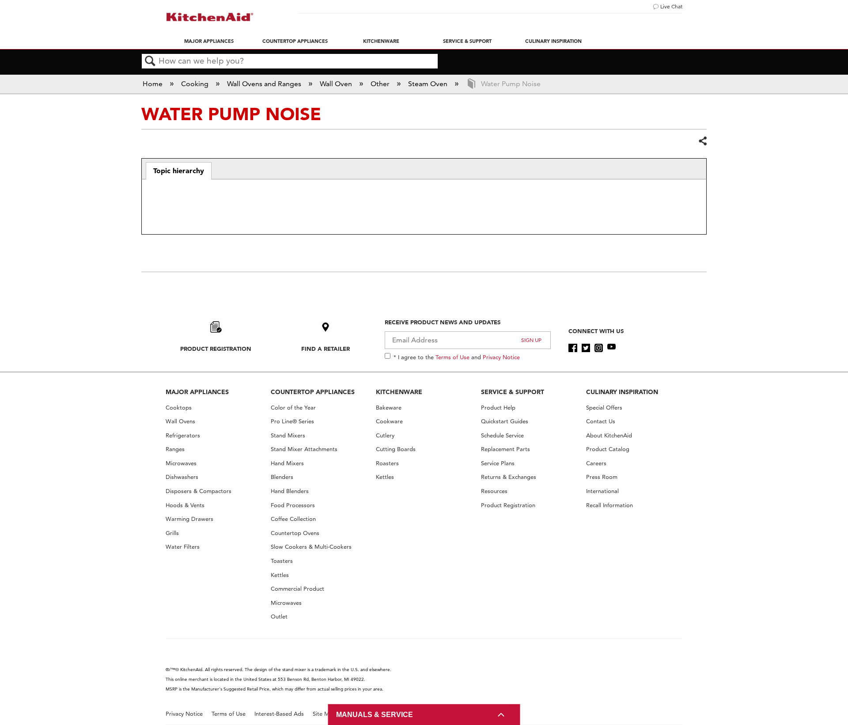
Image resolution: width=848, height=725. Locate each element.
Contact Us (600, 421)
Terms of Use (452, 357)
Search (150, 61)
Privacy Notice (501, 357)
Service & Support (467, 41)
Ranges (175, 449)
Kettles (280, 575)
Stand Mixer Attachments (304, 449)
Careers (596, 463)
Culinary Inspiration (553, 41)
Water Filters (183, 546)
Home (153, 84)
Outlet (279, 616)
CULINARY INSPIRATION (622, 392)
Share (702, 141)
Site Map (324, 713)
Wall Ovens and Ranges (265, 84)
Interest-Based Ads (279, 713)
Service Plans (498, 463)
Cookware (389, 421)
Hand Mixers (287, 463)
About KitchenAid (609, 435)
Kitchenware (381, 41)
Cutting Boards (396, 449)
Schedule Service (502, 435)
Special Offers (604, 407)
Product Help (498, 407)
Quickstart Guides (504, 421)
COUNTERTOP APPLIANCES (313, 392)
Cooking (195, 84)
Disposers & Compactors (198, 491)
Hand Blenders (290, 491)
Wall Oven (337, 84)
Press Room (601, 477)
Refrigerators (183, 435)
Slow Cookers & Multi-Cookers (311, 546)
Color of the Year (293, 407)
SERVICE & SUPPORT (512, 392)
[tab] (179, 171)
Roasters (387, 463)
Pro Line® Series (292, 421)
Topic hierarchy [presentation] (178, 170)
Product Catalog (607, 449)
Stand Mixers (288, 435)
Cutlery (385, 435)
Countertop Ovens (295, 533)
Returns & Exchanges (508, 477)
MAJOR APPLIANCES (197, 392)
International (602, 491)
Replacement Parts (505, 449)
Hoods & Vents (185, 505)
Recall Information (609, 505)
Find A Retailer (325, 348)
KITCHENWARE (399, 392)
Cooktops (179, 407)
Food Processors (293, 505)
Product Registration (215, 348)
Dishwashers (182, 477)
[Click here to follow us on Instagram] (598, 348)
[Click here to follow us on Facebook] (572, 348)
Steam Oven (428, 84)
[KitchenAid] (210, 17)
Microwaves (181, 463)
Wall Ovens (180, 421)
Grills (172, 533)
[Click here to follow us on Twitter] (586, 348)
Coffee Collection (293, 519)
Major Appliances (209, 41)
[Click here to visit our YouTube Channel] (611, 348)
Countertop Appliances (295, 41)
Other (381, 84)
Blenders (282, 477)
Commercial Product (297, 588)
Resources (494, 491)
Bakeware (388, 407)
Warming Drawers (189, 519)
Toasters (282, 561)
